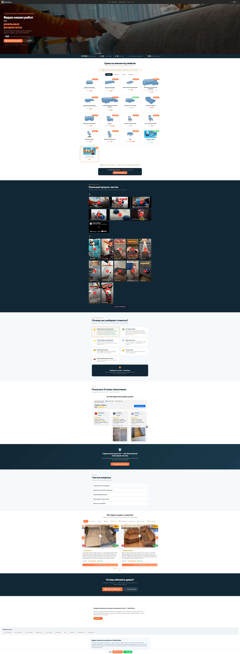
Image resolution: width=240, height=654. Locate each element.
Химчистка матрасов (18, 632)
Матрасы (117, 74)
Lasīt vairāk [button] (97, 423)
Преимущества (122, 2)
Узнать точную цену (121, 172)
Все (85, 521)
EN (237, 2)
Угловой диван (72, 632)
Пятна (92, 521)
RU (234, 2)
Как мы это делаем (49, 632)
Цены (109, 2)
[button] (93, 427)
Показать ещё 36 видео (120, 306)
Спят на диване (151, 521)
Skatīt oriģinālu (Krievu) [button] (118, 425)
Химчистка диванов (8, 632)
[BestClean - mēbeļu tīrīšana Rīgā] (6, 2)
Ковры (123, 74)
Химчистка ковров (29, 632)
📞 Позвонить (28, 40)
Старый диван (123, 521)
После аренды (141, 521)
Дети (106, 521)
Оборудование (58, 632)
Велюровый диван (81, 632)
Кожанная (131, 74)
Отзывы (128, 2)
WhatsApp (118, 651)
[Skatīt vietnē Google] (96, 413)
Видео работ (114, 2)
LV (231, 2)
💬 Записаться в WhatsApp (120, 464)
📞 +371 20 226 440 (130, 589)
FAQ (133, 2)
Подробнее (97, 618)
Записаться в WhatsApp (14, 40)
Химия (65, 632)
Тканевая (109, 74)
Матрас (131, 521)
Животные (113, 521)
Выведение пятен (38, 632)
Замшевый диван (91, 632)
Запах (99, 521)
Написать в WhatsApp (113, 589)
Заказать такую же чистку (100, 564)
